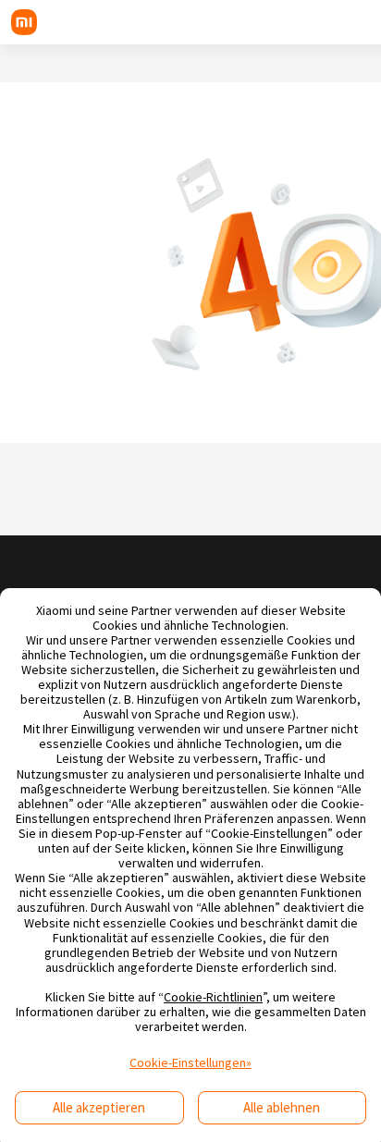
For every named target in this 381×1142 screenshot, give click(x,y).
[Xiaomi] (24, 22)
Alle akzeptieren (99, 1107)
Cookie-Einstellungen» (190, 1062)
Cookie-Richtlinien (213, 997)
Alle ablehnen (281, 1107)
